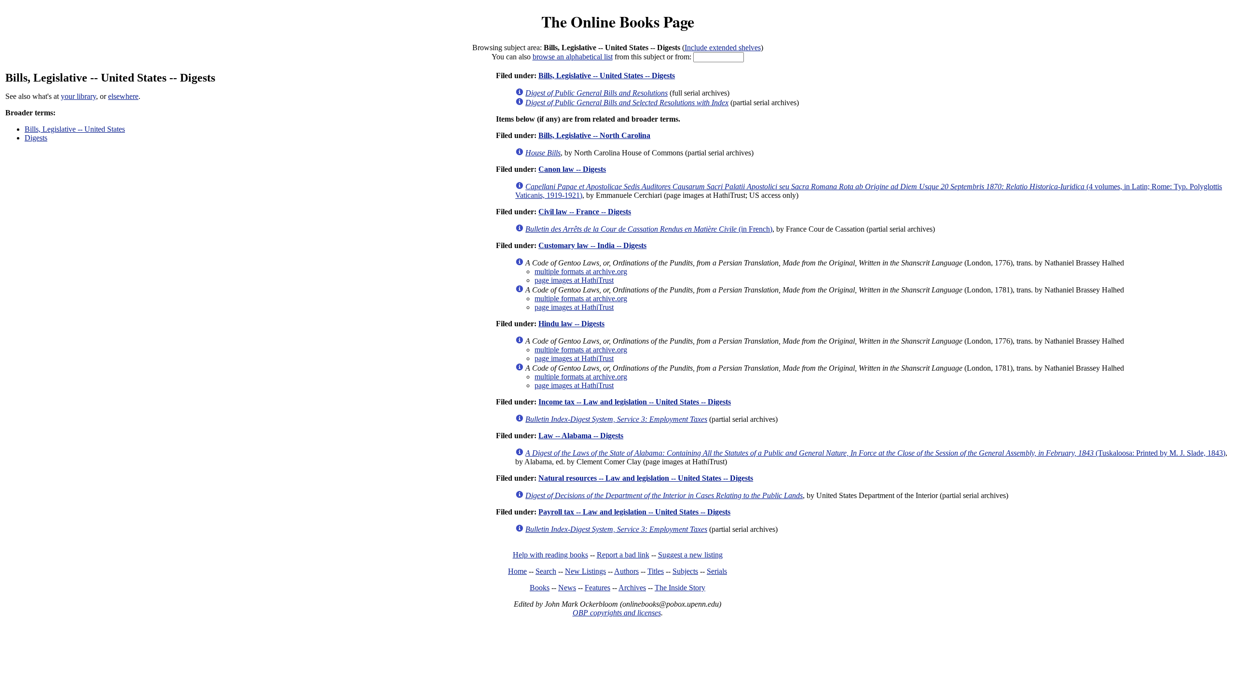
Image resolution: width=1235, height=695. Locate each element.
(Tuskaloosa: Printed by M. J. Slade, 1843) (875, 453)
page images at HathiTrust (574, 280)
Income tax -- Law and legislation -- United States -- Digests (634, 402)
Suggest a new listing (690, 555)
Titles (655, 571)
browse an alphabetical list (573, 57)
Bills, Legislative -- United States (75, 129)
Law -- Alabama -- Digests (580, 435)
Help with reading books (550, 555)
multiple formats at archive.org (581, 271)
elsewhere (123, 96)
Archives (632, 588)
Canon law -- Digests (572, 169)
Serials (717, 571)
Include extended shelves (723, 47)
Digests (36, 138)
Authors (626, 571)
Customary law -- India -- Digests (592, 245)
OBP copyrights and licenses (617, 613)
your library (78, 96)
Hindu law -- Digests (571, 324)
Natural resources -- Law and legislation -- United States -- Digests (645, 478)
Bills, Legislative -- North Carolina (594, 135)
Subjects (685, 571)
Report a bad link (623, 555)
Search (545, 571)
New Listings (585, 571)
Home (517, 571)
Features (597, 588)
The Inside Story (680, 588)
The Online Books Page (617, 21)
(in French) (648, 229)
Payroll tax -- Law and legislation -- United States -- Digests (634, 512)
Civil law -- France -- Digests (584, 212)
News (567, 588)
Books (539, 588)
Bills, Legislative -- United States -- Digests (606, 75)
